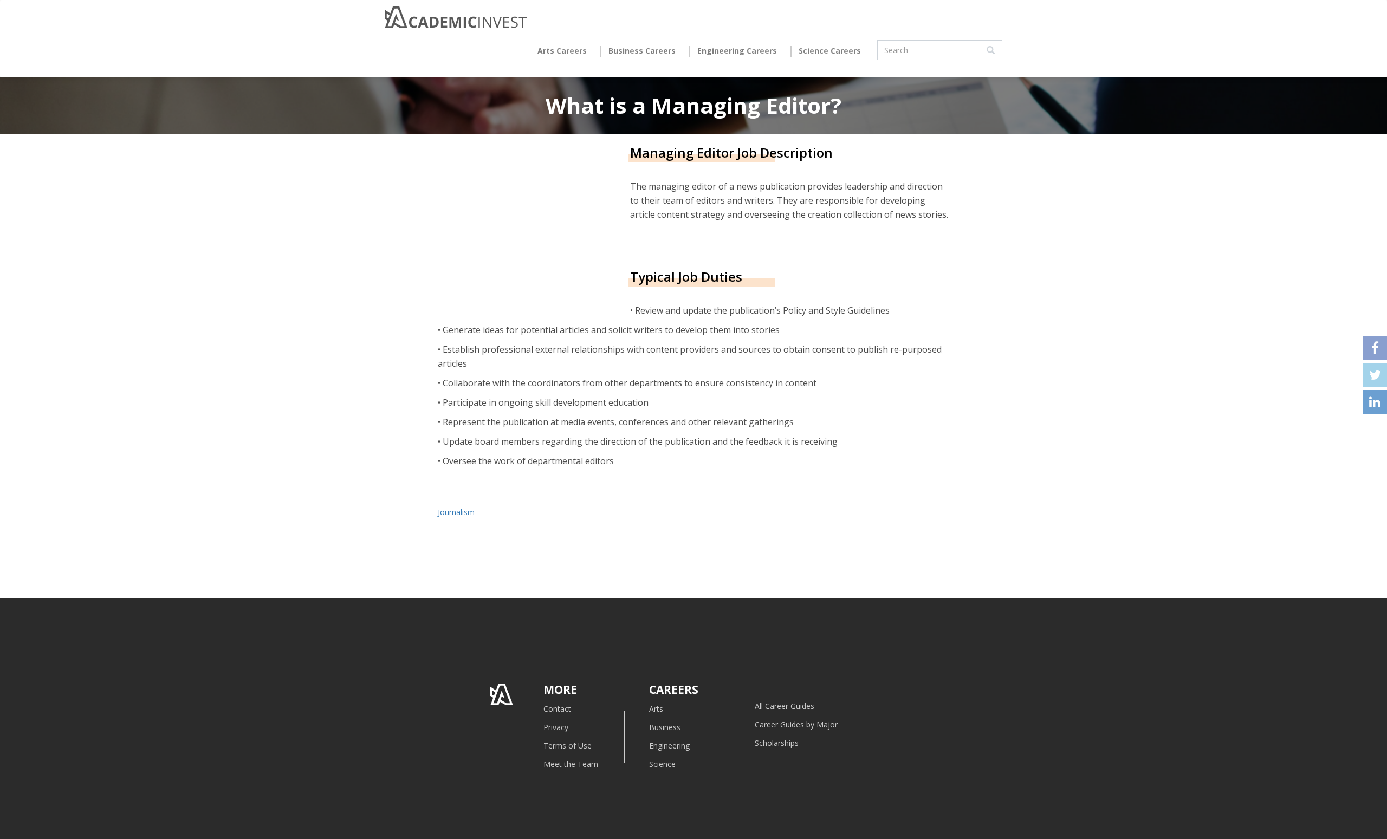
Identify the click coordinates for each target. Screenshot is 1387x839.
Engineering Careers (737, 50)
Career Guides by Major (796, 724)
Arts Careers (562, 50)
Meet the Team (570, 764)
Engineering (669, 745)
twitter (1375, 375)
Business (664, 727)
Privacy (555, 727)
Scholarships (777, 743)
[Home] (456, 20)
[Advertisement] (529, 231)
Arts (656, 709)
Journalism (456, 512)
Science (662, 764)
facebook (1375, 348)
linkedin (1375, 402)
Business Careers (642, 50)
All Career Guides (784, 706)
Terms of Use (567, 745)
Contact (557, 709)
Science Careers (830, 50)
